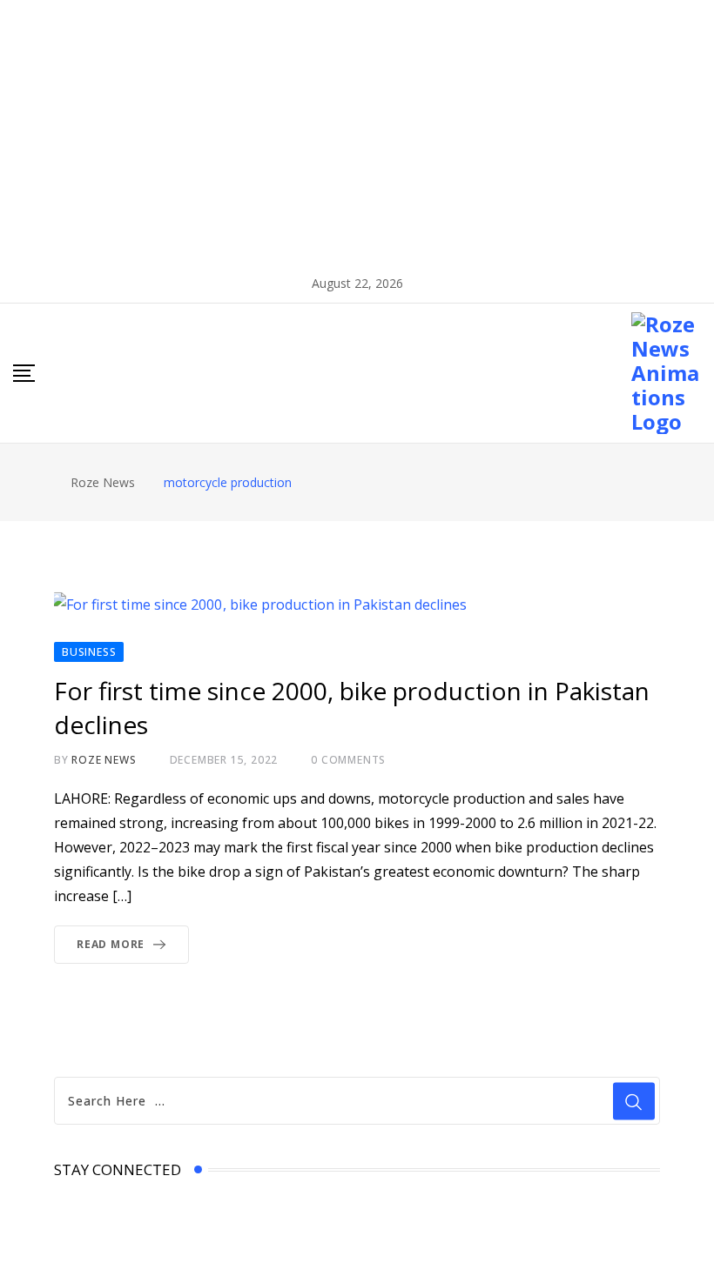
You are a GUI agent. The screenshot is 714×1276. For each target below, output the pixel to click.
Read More (111, 944)
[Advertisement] (357, 130)
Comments (348, 759)
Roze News (103, 759)
